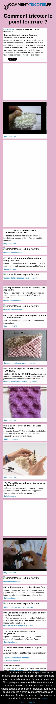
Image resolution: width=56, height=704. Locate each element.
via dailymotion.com (11, 642)
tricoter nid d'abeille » (11, 660)
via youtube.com (9, 136)
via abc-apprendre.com (12, 301)
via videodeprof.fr (10, 326)
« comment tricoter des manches (16, 658)
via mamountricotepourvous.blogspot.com (19, 363)
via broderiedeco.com (11, 582)
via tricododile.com (10, 439)
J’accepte (31, 702)
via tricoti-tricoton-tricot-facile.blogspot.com (20, 382)
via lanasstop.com (10, 598)
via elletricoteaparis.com (12, 253)
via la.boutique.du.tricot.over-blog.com (18, 607)
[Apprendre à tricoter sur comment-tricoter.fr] (28, 5)
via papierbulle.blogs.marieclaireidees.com (20, 278)
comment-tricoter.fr (9, 29)
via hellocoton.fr (9, 496)
